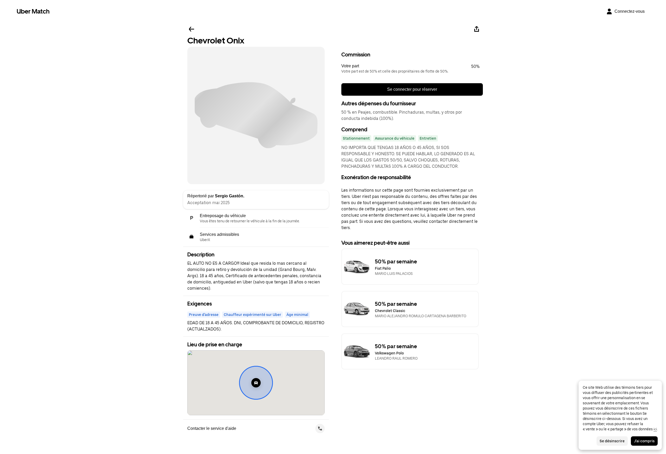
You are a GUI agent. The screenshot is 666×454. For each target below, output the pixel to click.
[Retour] (191, 29)
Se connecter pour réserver (412, 89)
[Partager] (476, 29)
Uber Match (33, 11)
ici (655, 429)
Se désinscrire (612, 441)
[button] (412, 68)
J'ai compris (644, 441)
